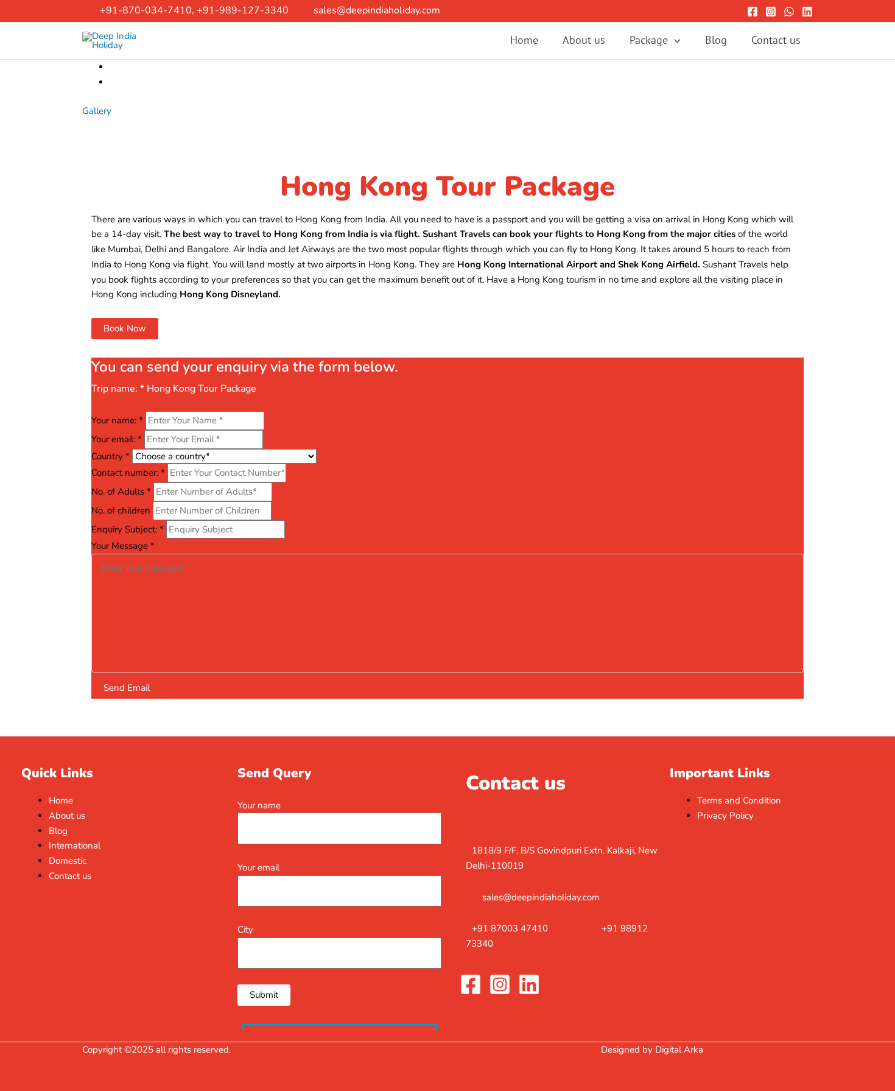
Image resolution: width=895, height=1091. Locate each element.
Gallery (96, 111)
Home (524, 40)
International (74, 845)
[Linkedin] (807, 11)
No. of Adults (121, 491)
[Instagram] (770, 11)
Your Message (123, 546)
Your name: (117, 420)
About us (584, 40)
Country (110, 456)
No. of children (122, 510)
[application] (674, 40)
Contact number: (128, 473)
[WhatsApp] (789, 11)
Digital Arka (679, 1049)
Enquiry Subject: (127, 529)
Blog (716, 40)
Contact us (776, 40)
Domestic (67, 861)
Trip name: (117, 388)
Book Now (125, 328)
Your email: (116, 439)
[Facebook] (752, 11)
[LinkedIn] (529, 984)
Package (649, 40)
